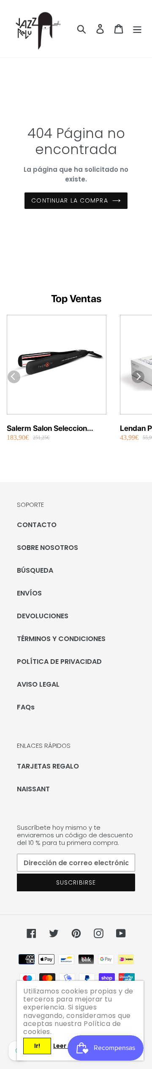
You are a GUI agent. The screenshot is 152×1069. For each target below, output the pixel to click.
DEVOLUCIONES (42, 616)
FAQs (26, 707)
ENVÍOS (29, 593)
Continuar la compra (69, 200)
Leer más (67, 1046)
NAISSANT (33, 789)
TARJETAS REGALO (48, 766)
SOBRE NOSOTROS (47, 547)
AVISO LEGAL (38, 684)
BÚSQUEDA (35, 570)
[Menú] (137, 28)
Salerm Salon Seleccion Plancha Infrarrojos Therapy (55, 428)
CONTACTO (37, 525)
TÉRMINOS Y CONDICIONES (61, 639)
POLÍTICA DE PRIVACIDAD (59, 661)
